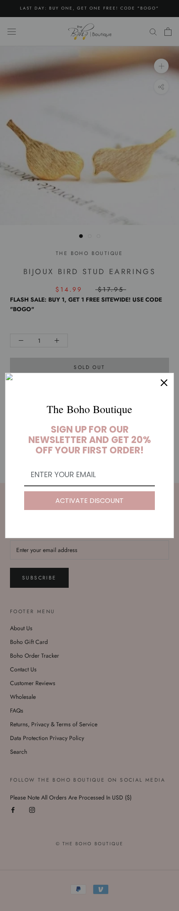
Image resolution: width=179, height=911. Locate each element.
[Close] (164, 383)
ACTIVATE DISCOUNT (89, 500)
